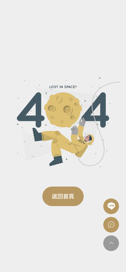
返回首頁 (63, 196)
